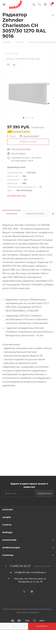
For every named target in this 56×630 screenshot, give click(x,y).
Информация (11, 547)
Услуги (6, 525)
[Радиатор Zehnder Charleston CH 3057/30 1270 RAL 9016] (28, 93)
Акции (6, 517)
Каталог (7, 509)
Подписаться (44, 493)
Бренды (7, 532)
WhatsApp (32, 591)
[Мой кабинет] (45, 4)
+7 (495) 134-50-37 (19, 566)
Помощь (8, 555)
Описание (11, 214)
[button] (23, 118)
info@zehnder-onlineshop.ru (30, 572)
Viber (24, 591)
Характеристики (35, 214)
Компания (9, 540)
